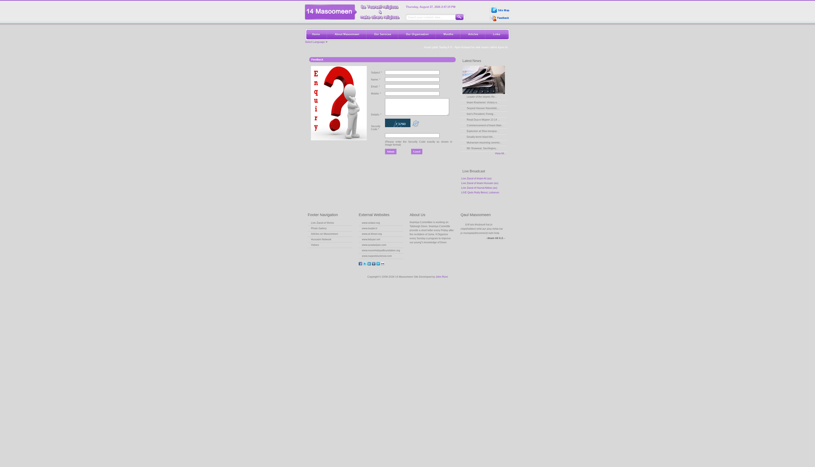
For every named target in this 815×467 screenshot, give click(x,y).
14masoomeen (355, 12)
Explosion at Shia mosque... (483, 131)
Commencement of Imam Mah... (485, 125)
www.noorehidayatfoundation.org (381, 250)
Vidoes (315, 244)
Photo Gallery (319, 228)
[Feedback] (499, 21)
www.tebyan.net (371, 239)
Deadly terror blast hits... (481, 136)
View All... (500, 153)
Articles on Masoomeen (324, 233)
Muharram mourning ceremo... (484, 142)
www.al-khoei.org (372, 233)
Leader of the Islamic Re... (482, 96)
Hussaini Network (321, 239)
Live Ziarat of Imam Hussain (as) (479, 183)
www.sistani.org (371, 222)
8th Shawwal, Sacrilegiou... (482, 148)
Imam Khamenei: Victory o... (483, 102)
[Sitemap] (500, 13)
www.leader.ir (369, 228)
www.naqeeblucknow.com (377, 256)
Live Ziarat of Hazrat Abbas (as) (479, 187)
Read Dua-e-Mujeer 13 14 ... (483, 119)
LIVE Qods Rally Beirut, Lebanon (480, 192)
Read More (422, 251)
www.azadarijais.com (374, 244)
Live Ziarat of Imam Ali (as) (476, 178)
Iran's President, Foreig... (481, 114)
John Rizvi (442, 276)
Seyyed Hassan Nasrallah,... (483, 108)
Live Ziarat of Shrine (322, 222)
